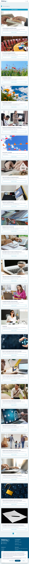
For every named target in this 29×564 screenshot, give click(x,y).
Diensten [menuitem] (3, 549)
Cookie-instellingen (11, 560)
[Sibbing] (4, 1)
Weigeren (24, 560)
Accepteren (17, 560)
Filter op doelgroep (14, 9)
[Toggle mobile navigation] (27, 1)
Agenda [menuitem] (3, 550)
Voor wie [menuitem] (3, 548)
